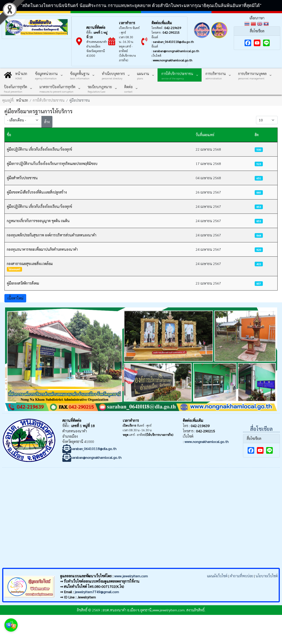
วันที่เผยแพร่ (205, 134)
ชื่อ (9, 134)
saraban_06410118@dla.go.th (173, 42)
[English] (260, 23)
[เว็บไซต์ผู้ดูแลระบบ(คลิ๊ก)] (29, 598)
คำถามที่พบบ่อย (241, 576)
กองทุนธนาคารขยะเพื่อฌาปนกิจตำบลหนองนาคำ (42, 249)
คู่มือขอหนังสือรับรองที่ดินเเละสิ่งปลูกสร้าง (37, 192)
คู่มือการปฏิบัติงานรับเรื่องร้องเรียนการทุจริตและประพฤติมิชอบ (52, 163)
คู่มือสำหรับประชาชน (22, 177)
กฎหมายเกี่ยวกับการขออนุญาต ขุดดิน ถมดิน (38, 220)
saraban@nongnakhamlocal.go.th (176, 51)
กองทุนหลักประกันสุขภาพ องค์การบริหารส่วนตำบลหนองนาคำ (51, 235)
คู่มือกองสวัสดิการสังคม (23, 283)
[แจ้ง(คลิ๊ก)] (202, 39)
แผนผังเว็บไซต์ (217, 576)
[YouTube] (257, 43)
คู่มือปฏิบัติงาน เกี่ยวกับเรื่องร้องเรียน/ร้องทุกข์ (39, 149)
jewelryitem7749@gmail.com (97, 591)
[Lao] (266, 23)
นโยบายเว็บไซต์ (267, 576)
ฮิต (257, 134)
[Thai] (247, 23)
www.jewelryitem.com (131, 576)
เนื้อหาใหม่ (15, 298)
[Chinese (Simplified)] (254, 23)
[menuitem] (15, 75)
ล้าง (47, 121)
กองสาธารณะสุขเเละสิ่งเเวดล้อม (30, 263)
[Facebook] (248, 43)
